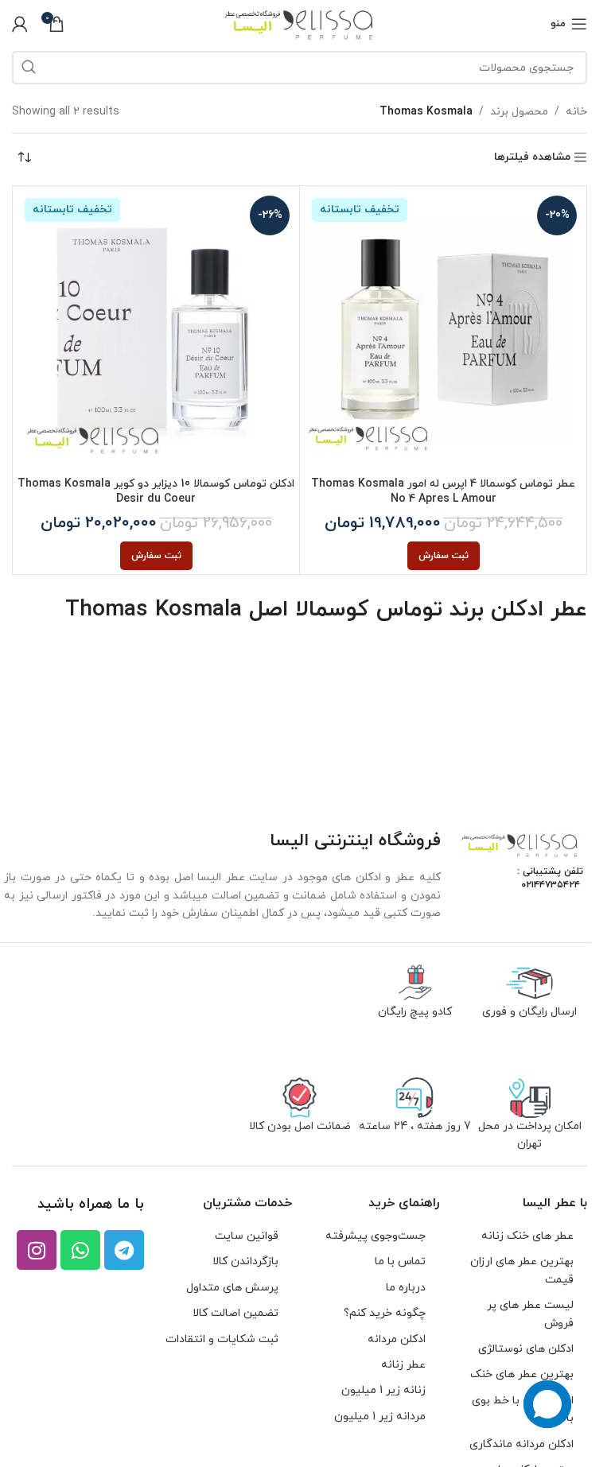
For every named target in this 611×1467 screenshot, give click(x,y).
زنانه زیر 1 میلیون (383, 1390)
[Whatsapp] (80, 1250)
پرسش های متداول (232, 1287)
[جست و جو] (28, 67)
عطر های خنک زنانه (527, 1236)
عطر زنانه (403, 1364)
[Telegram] (124, 1250)
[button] (443, 555)
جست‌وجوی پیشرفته (375, 1236)
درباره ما (406, 1287)
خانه (576, 111)
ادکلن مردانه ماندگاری (521, 1444)
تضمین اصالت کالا (235, 1313)
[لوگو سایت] (299, 22)
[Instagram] (36, 1250)
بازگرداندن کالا (245, 1261)
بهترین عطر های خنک (522, 1374)
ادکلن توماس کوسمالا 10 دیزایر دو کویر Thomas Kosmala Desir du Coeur (156, 491)
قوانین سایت (246, 1236)
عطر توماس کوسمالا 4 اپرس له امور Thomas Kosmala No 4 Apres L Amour (443, 491)
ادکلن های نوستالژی (526, 1348)
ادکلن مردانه (397, 1339)
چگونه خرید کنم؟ (385, 1313)
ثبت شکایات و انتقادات (221, 1339)
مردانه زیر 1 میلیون (380, 1416)
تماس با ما (400, 1261)
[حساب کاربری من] (20, 24)
